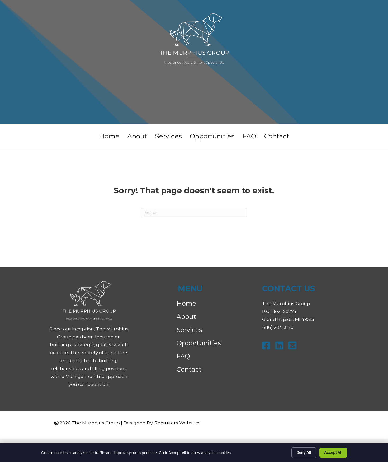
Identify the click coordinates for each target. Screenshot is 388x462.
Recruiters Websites (177, 423)
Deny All (303, 452)
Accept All (333, 452)
